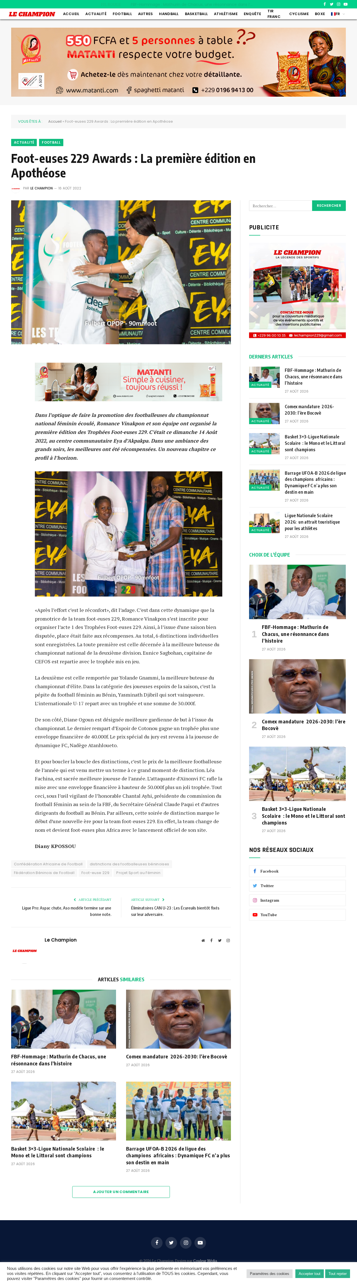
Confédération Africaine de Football (48, 864)
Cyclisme (299, 13)
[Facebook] (16, 371)
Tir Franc (274, 14)
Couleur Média (205, 1260)
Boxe (320, 13)
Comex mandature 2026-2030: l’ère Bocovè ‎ (192, 4)
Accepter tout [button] (309, 1274)
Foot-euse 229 (95, 872)
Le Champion (41, 188)
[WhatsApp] (16, 414)
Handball (168, 13)
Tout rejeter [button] (338, 1274)
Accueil (71, 13)
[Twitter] (16, 386)
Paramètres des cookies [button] (269, 1274)
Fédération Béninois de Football (44, 872)
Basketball (196, 13)
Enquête (252, 13)
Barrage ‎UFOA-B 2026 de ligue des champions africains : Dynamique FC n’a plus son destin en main (178, 1155)
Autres (145, 13)
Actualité (95, 13)
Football (122, 13)
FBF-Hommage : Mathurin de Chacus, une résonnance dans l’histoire (58, 1059)
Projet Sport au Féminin (138, 872)
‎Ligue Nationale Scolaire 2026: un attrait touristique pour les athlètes (312, 522)
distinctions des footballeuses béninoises (129, 864)
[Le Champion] (32, 14)
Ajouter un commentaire (121, 1191)
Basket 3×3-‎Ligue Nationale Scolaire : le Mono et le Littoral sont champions (57, 1151)
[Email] (16, 400)
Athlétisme (226, 13)
